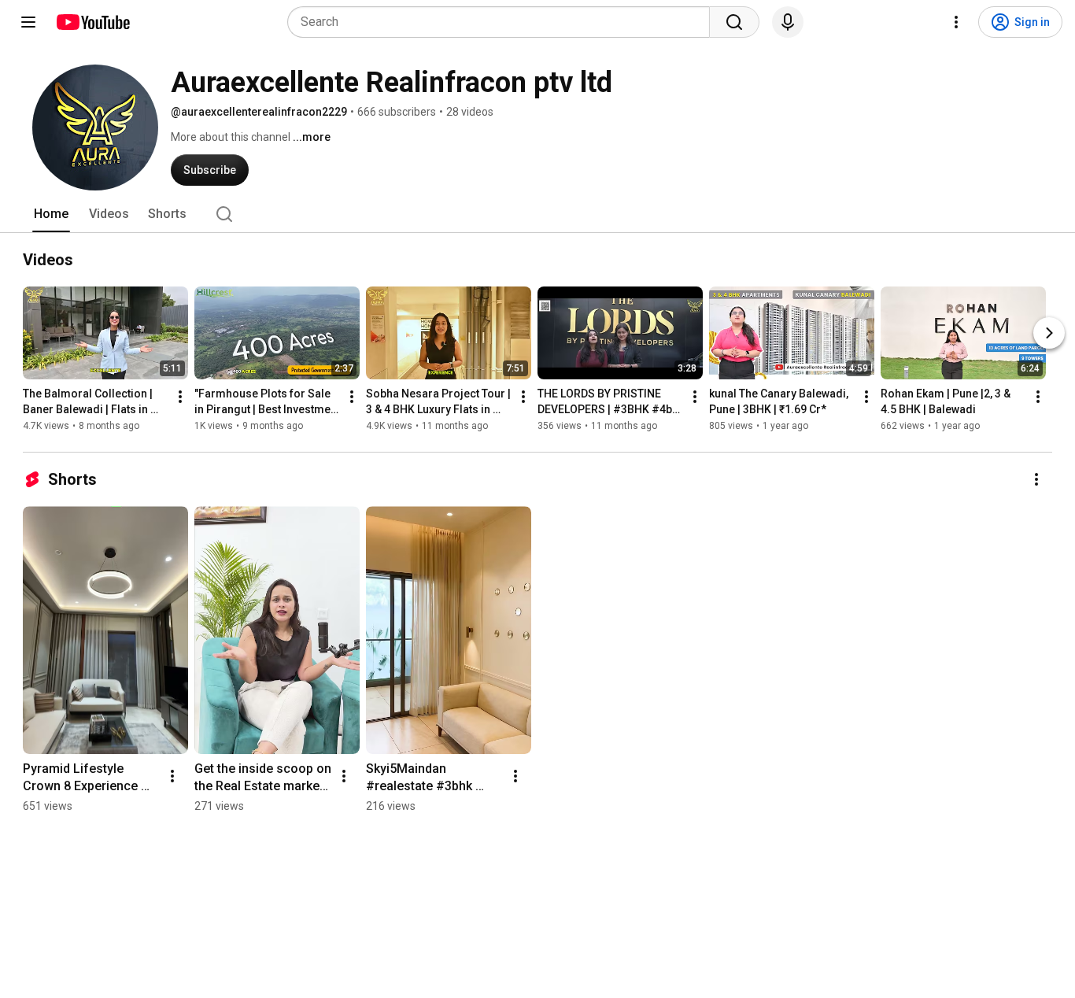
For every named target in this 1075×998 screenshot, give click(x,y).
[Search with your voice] (787, 22)
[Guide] (28, 22)
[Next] (1049, 333)
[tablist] (537, 214)
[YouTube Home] (92, 22)
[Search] (734, 22)
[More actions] (180, 396)
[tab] (51, 214)
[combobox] (503, 22)
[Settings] (956, 22)
